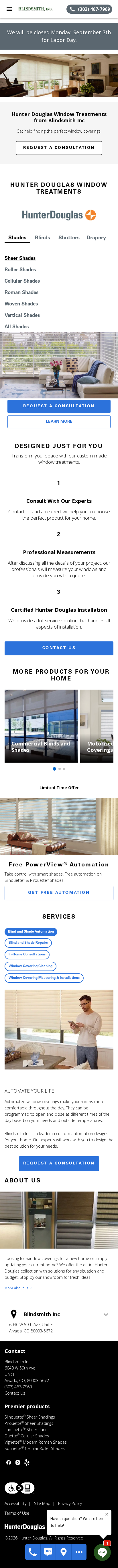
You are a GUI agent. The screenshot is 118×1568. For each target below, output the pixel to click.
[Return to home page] (35, 9)
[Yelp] (27, 1462)
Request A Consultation (59, 406)
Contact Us (59, 648)
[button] (9, 9)
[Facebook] (9, 1462)
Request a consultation (59, 1164)
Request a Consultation (59, 148)
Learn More (59, 422)
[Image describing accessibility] (20, 1488)
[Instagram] (18, 1462)
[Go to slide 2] (59, 769)
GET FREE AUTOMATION (59, 893)
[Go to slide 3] (64, 769)
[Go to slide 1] (54, 769)
